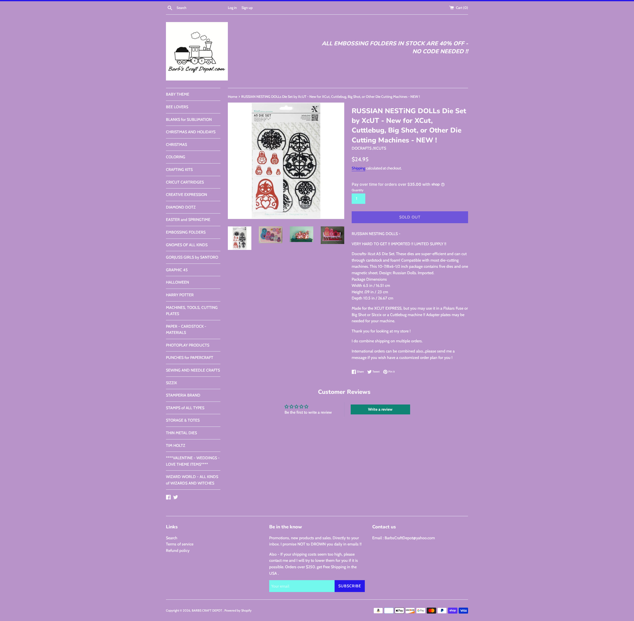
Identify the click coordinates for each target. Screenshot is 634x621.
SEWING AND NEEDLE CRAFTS (193, 370)
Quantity (358, 190)
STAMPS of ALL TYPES (185, 407)
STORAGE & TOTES (183, 420)
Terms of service (179, 544)
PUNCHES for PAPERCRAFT (189, 357)
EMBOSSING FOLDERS (186, 232)
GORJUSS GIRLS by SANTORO (192, 257)
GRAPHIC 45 (177, 270)
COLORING (175, 157)
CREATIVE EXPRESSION (186, 194)
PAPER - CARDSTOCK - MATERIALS (186, 329)
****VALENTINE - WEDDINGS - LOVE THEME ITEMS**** (193, 461)
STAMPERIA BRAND (183, 395)
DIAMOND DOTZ (181, 207)
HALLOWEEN (177, 282)
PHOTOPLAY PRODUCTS (187, 345)
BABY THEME (177, 94)
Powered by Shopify (238, 610)
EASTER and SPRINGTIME (188, 219)
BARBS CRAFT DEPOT (207, 610)
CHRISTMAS (176, 144)
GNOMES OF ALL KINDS (187, 245)
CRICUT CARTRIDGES (185, 182)
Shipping (358, 168)
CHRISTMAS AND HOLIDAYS (190, 132)
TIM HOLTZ (175, 445)
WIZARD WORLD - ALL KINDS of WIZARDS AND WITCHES (192, 480)
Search (171, 538)
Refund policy (177, 550)
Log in (232, 7)
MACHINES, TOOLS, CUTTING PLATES (192, 310)
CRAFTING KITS (179, 169)
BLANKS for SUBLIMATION (189, 119)
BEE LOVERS (177, 107)
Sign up (247, 7)
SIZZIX (171, 382)
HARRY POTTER (180, 295)
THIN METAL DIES (181, 433)
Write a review (380, 409)
